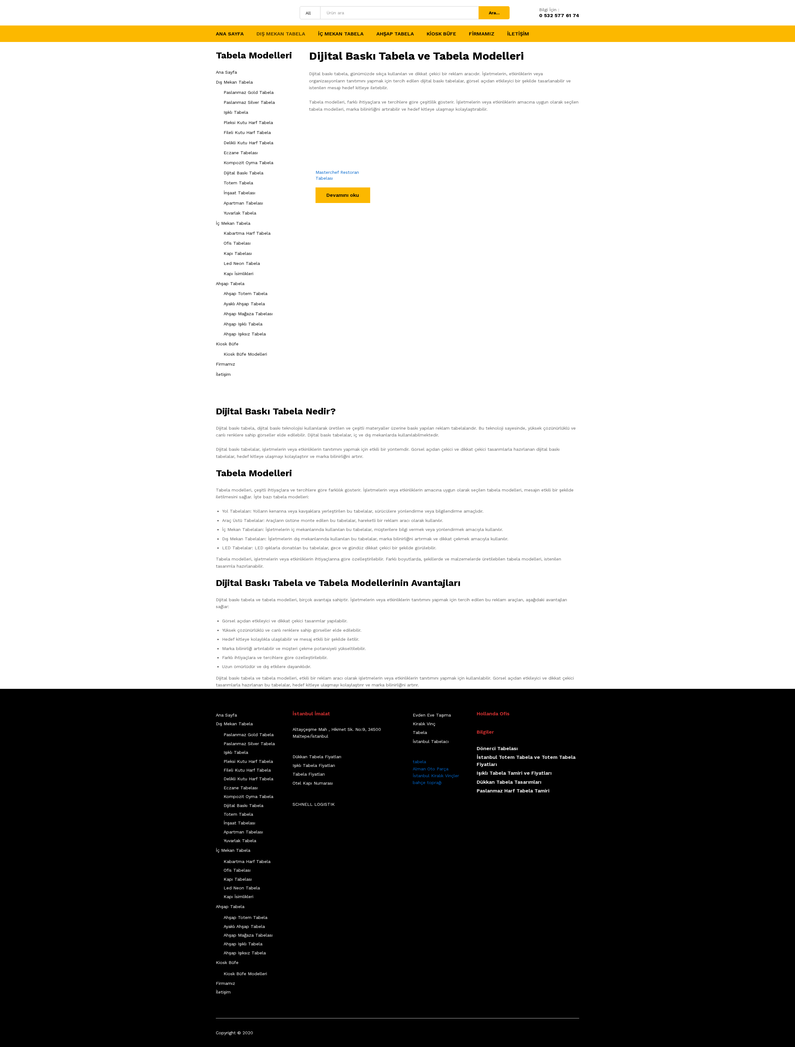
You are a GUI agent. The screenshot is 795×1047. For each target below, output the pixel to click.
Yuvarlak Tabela (240, 212)
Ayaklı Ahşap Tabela (244, 303)
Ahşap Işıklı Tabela (243, 323)
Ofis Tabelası (237, 243)
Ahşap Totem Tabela (245, 293)
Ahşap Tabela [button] (395, 33)
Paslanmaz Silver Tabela (249, 102)
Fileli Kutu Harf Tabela (247, 132)
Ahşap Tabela (230, 283)
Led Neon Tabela (242, 263)
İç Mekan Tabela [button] (341, 33)
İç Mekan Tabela (233, 223)
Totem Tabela (238, 182)
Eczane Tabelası (241, 152)
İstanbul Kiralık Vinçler (436, 775)
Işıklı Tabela (236, 112)
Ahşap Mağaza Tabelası (248, 313)
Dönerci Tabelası (497, 748)
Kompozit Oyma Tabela (248, 162)
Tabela (420, 732)
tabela (419, 761)
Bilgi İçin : (549, 9)
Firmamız (481, 33)
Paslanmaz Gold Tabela (249, 92)
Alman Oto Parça (430, 768)
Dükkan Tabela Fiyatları (317, 756)
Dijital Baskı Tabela (243, 172)
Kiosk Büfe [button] (441, 33)
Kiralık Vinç (424, 723)
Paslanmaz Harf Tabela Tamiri (513, 791)
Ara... (494, 12)
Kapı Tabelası (238, 253)
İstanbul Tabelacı (431, 741)
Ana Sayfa (230, 33)
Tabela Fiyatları (309, 774)
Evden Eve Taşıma (432, 715)
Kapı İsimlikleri (238, 273)
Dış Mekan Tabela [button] (281, 33)
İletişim (518, 33)
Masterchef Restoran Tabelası (337, 175)
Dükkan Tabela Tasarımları (509, 782)
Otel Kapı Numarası (313, 783)
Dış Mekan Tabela (234, 82)
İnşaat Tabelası (239, 192)
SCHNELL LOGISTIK (314, 804)
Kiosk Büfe (227, 343)
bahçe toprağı (427, 782)
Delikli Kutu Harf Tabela (248, 142)
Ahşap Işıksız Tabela (245, 333)
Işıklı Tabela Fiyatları (314, 765)
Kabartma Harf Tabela (247, 233)
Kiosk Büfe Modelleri (245, 354)
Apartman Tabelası (243, 203)
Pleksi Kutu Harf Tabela (248, 122)
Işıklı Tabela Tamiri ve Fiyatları (514, 773)
